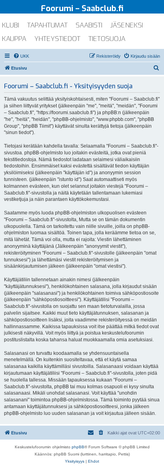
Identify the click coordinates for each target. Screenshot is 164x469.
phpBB (78, 447)
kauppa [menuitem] (14, 38)
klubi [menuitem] (10, 25)
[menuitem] (21, 56)
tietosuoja (106, 38)
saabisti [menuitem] (89, 25)
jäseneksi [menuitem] (126, 25)
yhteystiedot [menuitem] (57, 38)
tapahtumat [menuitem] (47, 25)
